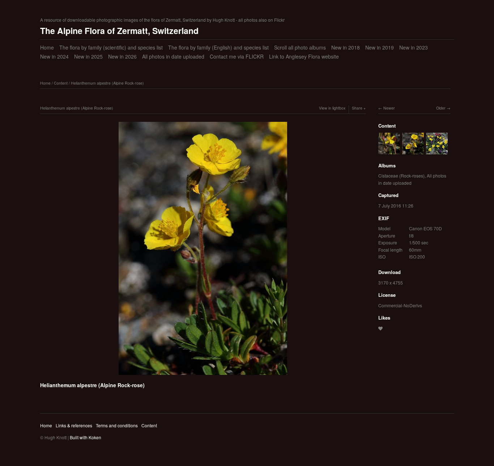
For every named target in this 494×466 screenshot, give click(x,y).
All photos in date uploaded (173, 56)
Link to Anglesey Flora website (304, 56)
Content (61, 83)
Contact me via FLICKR (237, 56)
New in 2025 (88, 56)
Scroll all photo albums (300, 47)
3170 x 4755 (390, 282)
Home (47, 47)
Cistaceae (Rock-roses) (401, 175)
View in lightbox (332, 108)
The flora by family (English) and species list (218, 47)
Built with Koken (85, 437)
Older (441, 108)
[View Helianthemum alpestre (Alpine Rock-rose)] (389, 151)
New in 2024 (54, 56)
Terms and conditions (117, 425)
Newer (389, 108)
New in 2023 (413, 47)
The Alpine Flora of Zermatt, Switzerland (119, 31)
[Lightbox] (203, 376)
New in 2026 (122, 56)
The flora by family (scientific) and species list (111, 47)
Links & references (74, 425)
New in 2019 (379, 47)
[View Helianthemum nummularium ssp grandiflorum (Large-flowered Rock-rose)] (437, 151)
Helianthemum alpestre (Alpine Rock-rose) (107, 83)
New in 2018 (345, 47)
